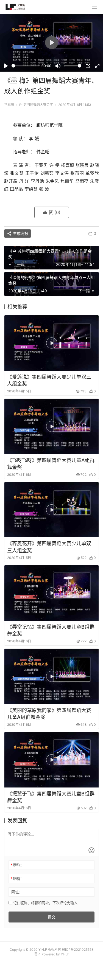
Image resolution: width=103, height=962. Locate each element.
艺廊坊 (9, 105)
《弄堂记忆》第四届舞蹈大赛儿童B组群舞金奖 (50, 630)
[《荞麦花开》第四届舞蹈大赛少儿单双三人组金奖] (51, 510)
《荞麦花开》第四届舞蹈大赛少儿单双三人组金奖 (49, 547)
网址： (17, 892)
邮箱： (17, 878)
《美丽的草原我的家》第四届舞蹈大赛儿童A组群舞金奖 (49, 713)
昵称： (17, 865)
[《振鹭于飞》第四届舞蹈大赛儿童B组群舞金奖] (51, 759)
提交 (51, 917)
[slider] (26, 65)
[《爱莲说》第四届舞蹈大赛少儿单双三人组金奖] (51, 343)
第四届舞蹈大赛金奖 (38, 105)
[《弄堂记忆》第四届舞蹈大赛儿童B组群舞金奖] (51, 593)
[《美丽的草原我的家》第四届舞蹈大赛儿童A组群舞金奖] (51, 676)
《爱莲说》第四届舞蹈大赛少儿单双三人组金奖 (49, 380)
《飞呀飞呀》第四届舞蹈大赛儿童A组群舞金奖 (51, 463)
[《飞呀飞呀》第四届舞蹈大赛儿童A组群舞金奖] (51, 426)
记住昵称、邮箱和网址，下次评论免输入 (44, 903)
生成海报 (20, 233)
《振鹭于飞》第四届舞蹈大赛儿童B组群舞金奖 (50, 797)
